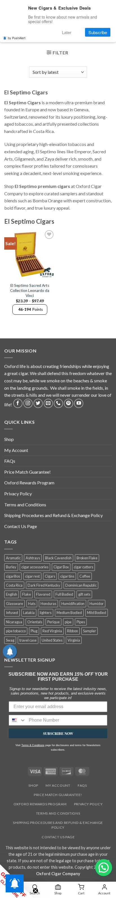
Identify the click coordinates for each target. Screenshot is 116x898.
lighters (46, 612)
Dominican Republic (81, 585)
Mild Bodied (96, 612)
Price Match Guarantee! (27, 472)
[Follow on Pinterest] (68, 403)
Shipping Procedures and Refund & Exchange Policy (53, 515)
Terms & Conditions (32, 745)
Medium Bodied (69, 612)
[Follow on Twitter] (38, 403)
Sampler (89, 631)
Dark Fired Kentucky (44, 585)
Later (66, 32)
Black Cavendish (58, 558)
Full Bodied (64, 594)
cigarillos (13, 576)
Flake (26, 594)
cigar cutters (83, 567)
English (11, 594)
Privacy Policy (18, 493)
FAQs (9, 461)
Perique (53, 622)
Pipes (81, 622)
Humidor (97, 603)
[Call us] (58, 403)
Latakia (29, 612)
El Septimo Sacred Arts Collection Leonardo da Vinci (29, 290)
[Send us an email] (48, 403)
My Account (16, 450)
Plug (34, 631)
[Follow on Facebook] (18, 403)
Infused (12, 612)
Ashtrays (33, 558)
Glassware (14, 603)
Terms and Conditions (25, 504)
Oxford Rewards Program (29, 482)
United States (52, 640)
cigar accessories (34, 567)
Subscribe (97, 32)
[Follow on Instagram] (28, 403)
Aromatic (13, 558)
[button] (57, 53)
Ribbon (72, 631)
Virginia (74, 640)
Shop (9, 439)
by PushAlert (16, 38)
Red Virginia (52, 631)
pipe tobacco (16, 631)
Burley (11, 567)
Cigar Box (61, 567)
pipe (68, 622)
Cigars (50, 576)
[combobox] (17, 720)
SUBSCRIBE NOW (58, 733)
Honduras (48, 603)
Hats (31, 603)
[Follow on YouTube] (78, 403)
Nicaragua (14, 622)
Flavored (43, 594)
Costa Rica (14, 585)
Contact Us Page (20, 526)
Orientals (34, 622)
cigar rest (32, 576)
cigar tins (67, 576)
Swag (10, 640)
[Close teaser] (35, 890)
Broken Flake (87, 558)
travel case (28, 640)
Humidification (72, 603)
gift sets (84, 594)
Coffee (84, 576)
